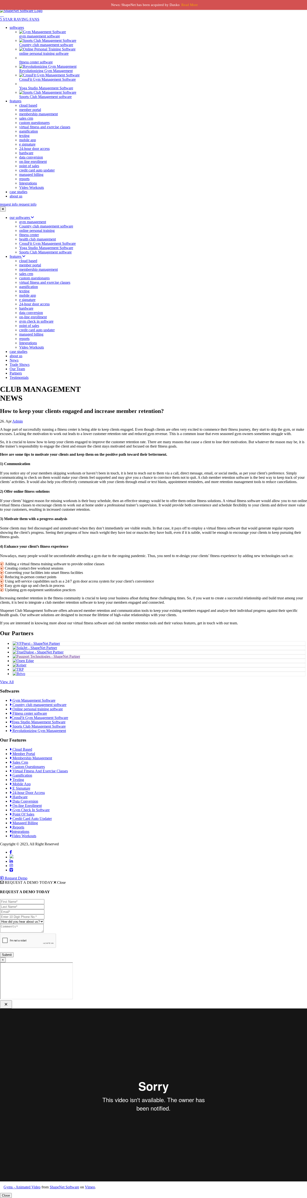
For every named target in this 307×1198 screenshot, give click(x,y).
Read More (189, 5)
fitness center (29, 235)
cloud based (28, 105)
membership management (38, 114)
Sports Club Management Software (39, 726)
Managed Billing (25, 823)
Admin (17, 421)
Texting (18, 780)
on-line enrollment (33, 162)
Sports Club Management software (45, 252)
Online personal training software (37, 709)
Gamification (22, 775)
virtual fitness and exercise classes (44, 127)
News (14, 360)
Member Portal (23, 754)
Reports (18, 827)
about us (16, 196)
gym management (32, 222)
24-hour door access (34, 149)
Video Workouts (31, 187)
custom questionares (34, 123)
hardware (26, 153)
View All (7, 682)
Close (6, 1195)
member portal (30, 110)
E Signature (21, 788)
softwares (17, 27)
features (15, 101)
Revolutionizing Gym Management (39, 731)
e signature (27, 144)
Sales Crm (20, 762)
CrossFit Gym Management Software (47, 243)
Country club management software (46, 226)
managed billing (31, 174)
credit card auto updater (37, 170)
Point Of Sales (23, 814)
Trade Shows (20, 364)
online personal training (37, 230)
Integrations (28, 183)
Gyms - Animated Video (22, 1187)
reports (24, 179)
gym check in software (36, 321)
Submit (7, 955)
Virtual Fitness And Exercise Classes (40, 771)
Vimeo (90, 1187)
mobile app (27, 140)
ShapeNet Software (64, 1187)
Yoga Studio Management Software (46, 248)
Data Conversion (25, 801)
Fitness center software (29, 713)
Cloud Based (22, 749)
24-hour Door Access (28, 793)
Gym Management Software (33, 700)
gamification (28, 131)
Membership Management (32, 758)
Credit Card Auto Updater (32, 819)
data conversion (31, 157)
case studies (18, 192)
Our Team (17, 369)
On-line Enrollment (27, 806)
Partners (16, 373)
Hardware (20, 797)
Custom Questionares (28, 767)
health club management (37, 239)
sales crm (26, 118)
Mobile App (21, 784)
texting (24, 136)
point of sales (29, 166)
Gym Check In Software (31, 810)
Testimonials (19, 377)
